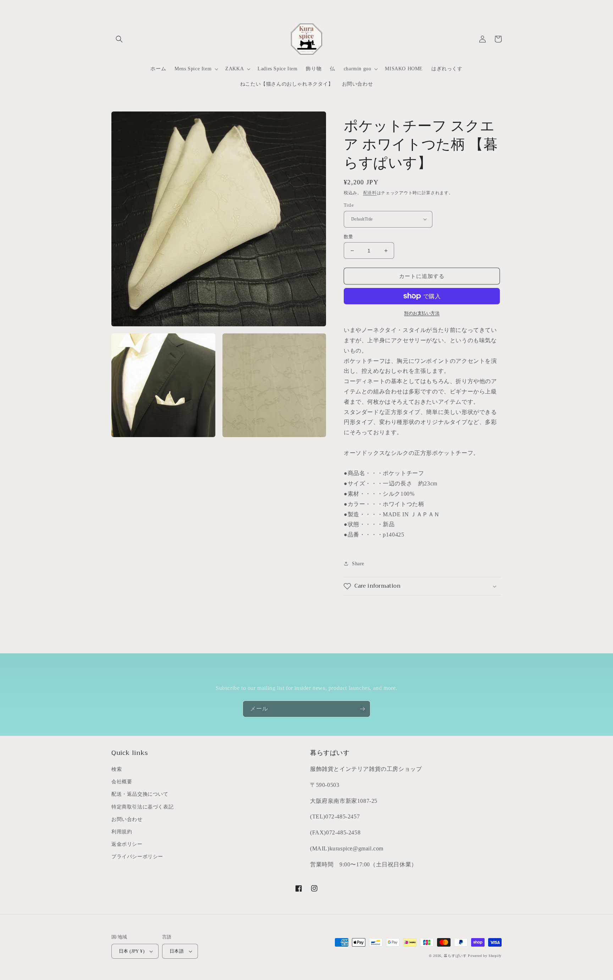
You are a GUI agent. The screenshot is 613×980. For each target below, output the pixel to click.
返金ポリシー (127, 844)
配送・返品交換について (140, 794)
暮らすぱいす (455, 956)
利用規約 (121, 831)
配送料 (370, 192)
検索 (116, 769)
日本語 (177, 951)
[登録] (362, 709)
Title (349, 205)
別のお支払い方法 (422, 313)
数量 (348, 236)
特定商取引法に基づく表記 (142, 807)
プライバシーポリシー (137, 856)
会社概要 (121, 781)
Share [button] (358, 563)
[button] (119, 39)
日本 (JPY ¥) (131, 951)
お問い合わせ (127, 819)
